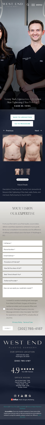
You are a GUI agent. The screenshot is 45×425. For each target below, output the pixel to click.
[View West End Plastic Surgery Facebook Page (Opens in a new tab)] (18, 396)
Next (37, 130)
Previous (9, 130)
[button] (33, 5)
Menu (39, 5)
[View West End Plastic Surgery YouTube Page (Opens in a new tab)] (22, 396)
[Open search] (28, 5)
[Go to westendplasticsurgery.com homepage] (12, 5)
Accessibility (22, 406)
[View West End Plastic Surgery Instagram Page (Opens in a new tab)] (15, 396)
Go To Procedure (22, 124)
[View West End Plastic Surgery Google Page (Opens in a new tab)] (30, 396)
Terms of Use (28, 322)
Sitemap (6, 406)
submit (8, 328)
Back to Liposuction (22, 117)
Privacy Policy (17, 322)
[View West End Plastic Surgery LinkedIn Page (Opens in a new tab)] (26, 396)
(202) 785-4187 (30, 328)
